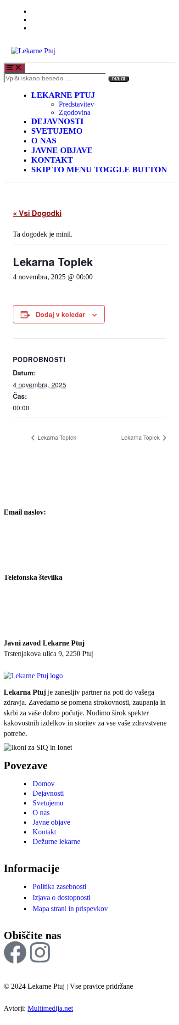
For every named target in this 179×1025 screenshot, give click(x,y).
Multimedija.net (50, 1008)
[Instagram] (39, 952)
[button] (44, 783)
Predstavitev (76, 104)
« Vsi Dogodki (37, 213)
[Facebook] (15, 952)
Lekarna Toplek (56, 437)
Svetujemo (57, 131)
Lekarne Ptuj (63, 95)
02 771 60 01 (23, 588)
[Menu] (14, 68)
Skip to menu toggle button (99, 169)
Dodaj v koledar (60, 314)
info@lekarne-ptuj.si (33, 522)
